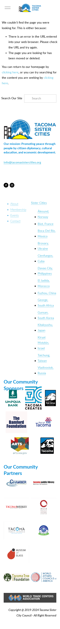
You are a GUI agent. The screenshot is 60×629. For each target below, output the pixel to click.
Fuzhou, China (47, 293)
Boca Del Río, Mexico (47, 233)
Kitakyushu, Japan (45, 327)
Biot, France (46, 224)
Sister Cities (39, 203)
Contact (15, 221)
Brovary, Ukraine (43, 246)
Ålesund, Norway (43, 214)
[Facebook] (6, 185)
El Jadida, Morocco (44, 283)
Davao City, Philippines (45, 271)
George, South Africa (46, 302)
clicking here (10, 72)
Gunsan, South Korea (46, 315)
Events (14, 215)
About (14, 204)
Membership (18, 209)
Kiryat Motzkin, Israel (43, 343)
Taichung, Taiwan (44, 358)
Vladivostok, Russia (46, 370)
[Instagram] (12, 185)
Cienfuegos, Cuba (45, 258)
